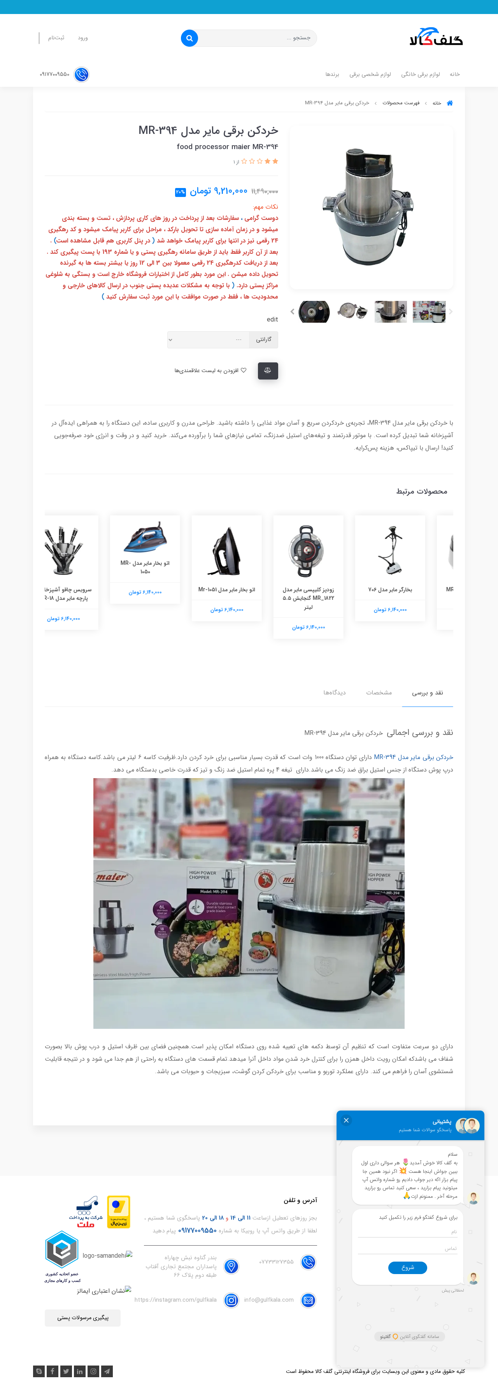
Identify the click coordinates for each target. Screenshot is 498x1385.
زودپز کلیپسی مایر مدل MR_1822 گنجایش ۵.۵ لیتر (330, 598)
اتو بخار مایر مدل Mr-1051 (249, 589)
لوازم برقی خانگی (420, 74)
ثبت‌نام (56, 37)
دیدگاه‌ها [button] (334, 693)
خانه (455, 74)
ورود (83, 37)
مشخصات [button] (379, 693)
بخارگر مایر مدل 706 (413, 589)
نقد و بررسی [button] (427, 693)
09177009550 (55, 74)
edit (272, 320)
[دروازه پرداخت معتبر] (118, 1211)
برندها (332, 74)
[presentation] (451, 312)
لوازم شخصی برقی (370, 74)
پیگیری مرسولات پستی (83, 1317)
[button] (274, 162)
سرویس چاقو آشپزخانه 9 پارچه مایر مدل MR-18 (86, 594)
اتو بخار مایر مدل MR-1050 (167, 567)
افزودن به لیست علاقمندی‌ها (207, 370)
